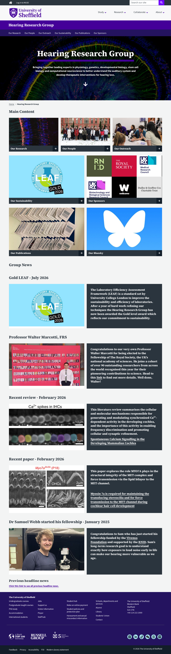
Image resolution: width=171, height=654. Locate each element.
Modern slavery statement (58, 649)
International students (18, 617)
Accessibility (33, 649)
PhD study (13, 609)
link (99, 377)
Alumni (99, 607)
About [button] (159, 12)
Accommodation (16, 613)
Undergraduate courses (19, 601)
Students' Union (102, 615)
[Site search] (161, 2)
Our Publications (82, 33)
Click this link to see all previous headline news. (34, 586)
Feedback (13, 649)
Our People (30, 33)
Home (11, 104)
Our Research (15, 33)
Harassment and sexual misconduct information (77, 617)
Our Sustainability (63, 33)
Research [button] (118, 12)
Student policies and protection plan (75, 610)
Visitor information (46, 609)
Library (99, 611)
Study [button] (101, 12)
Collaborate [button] (139, 12)
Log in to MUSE (22, 2)
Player (40, 613)
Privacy (23, 649)
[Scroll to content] (85, 84)
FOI (42, 649)
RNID (142, 542)
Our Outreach (45, 33)
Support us (42, 605)
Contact (99, 619)
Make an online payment (77, 605)
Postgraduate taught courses (21, 605)
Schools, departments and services (107, 602)
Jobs (40, 601)
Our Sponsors (100, 33)
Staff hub (41, 617)
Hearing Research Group (31, 25)
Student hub (72, 601)
